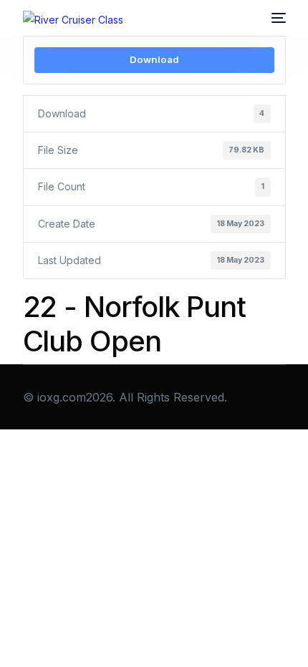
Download (154, 59)
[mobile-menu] (278, 18)
